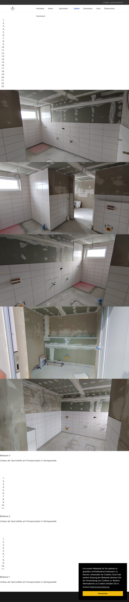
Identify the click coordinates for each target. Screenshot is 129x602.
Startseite (40, 8)
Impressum (40, 16)
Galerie (76, 8)
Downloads (87, 8)
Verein (50, 8)
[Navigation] (7, 8)
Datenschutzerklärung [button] (99, 587)
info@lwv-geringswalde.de (113, 2)
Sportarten (63, 8)
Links (98, 8)
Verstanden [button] (103, 593)
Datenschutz (109, 8)
